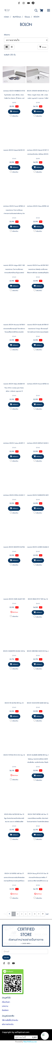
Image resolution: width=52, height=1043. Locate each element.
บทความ (5, 1006)
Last (47, 914)
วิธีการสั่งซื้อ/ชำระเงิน (10, 1020)
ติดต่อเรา (5, 1010)
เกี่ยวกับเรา (6, 1002)
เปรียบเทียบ (15, 116)
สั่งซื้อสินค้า (15, 111)
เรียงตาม (8, 34)
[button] (44, 1035)
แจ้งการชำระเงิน (7, 1024)
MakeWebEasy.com (30, 1042)
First (5, 914)
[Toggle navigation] (48, 10)
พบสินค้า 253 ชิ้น (10, 54)
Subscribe (6, 957)
